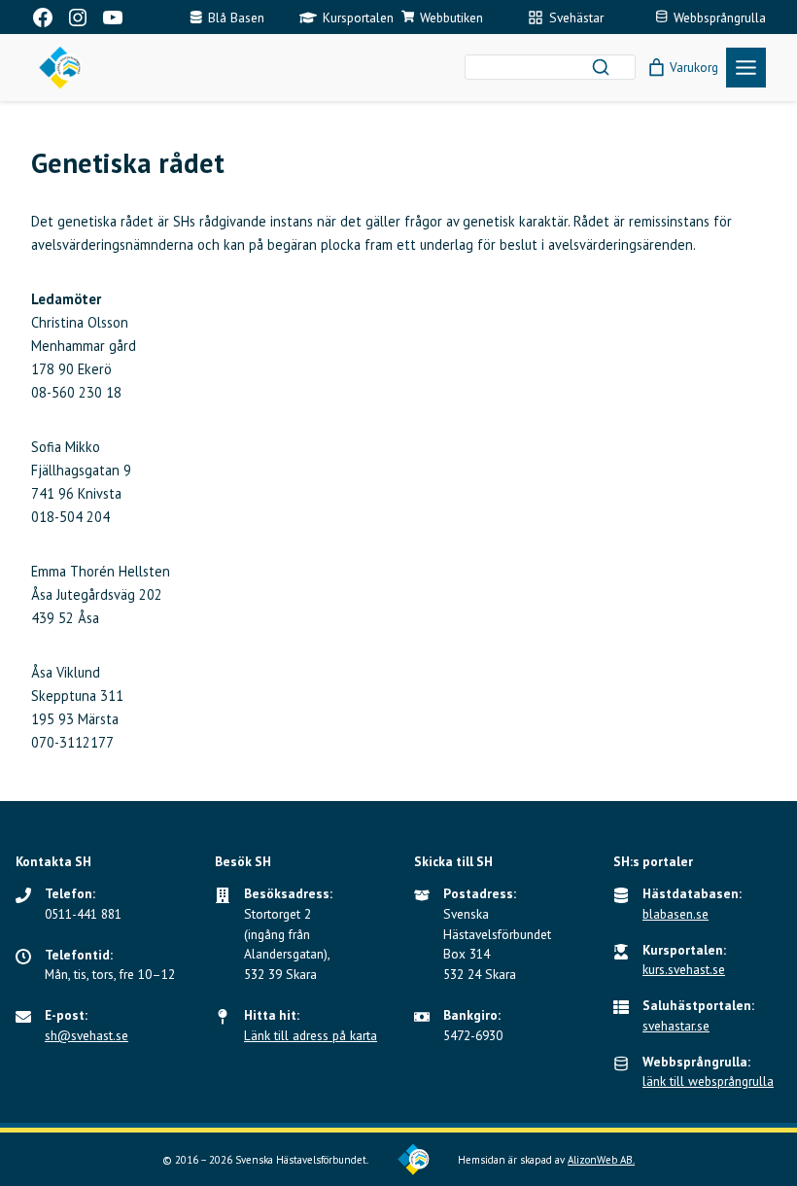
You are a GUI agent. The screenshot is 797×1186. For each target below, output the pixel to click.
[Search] (600, 67)
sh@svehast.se (86, 1035)
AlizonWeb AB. (601, 1160)
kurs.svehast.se (683, 969)
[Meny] (746, 67)
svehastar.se (676, 1025)
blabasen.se (675, 914)
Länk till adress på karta (310, 1035)
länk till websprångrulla (708, 1081)
